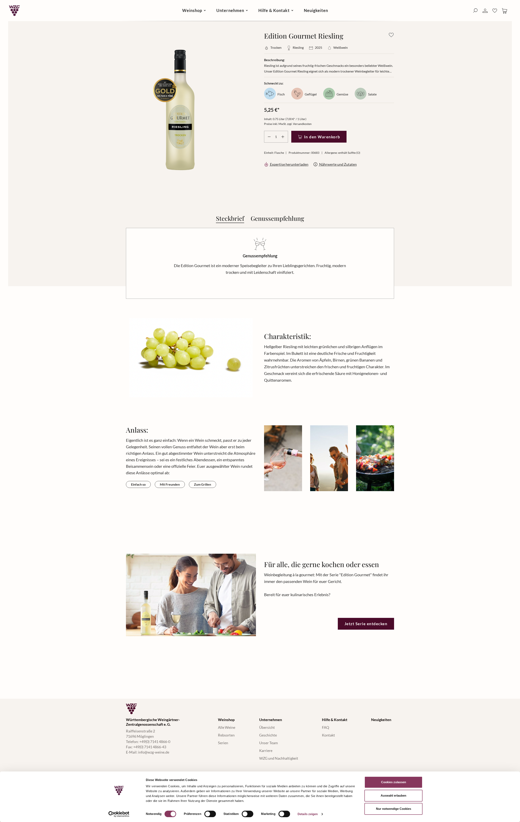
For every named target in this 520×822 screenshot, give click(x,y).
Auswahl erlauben (393, 795)
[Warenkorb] (504, 10)
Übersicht (267, 727)
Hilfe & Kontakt (334, 720)
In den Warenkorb (322, 137)
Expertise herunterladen (288, 164)
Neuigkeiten (381, 720)
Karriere (265, 750)
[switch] (210, 814)
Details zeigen (308, 814)
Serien (223, 743)
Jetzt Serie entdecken (366, 624)
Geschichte (268, 735)
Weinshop (226, 720)
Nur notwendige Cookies (393, 808)
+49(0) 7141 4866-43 (149, 747)
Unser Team (268, 743)
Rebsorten (226, 735)
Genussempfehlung (277, 218)
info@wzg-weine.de (153, 752)
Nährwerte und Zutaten (337, 164)
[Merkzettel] (494, 10)
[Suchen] (475, 10)
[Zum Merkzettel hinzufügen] (391, 35)
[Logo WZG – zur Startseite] (14, 10)
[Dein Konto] (485, 11)
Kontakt (328, 735)
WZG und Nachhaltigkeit (278, 758)
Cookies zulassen (393, 782)
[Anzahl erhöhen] (284, 137)
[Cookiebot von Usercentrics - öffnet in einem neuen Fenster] (119, 814)
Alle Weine (226, 727)
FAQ (325, 727)
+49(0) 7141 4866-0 (154, 742)
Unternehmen (270, 720)
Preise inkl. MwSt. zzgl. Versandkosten (288, 124)
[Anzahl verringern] (268, 137)
